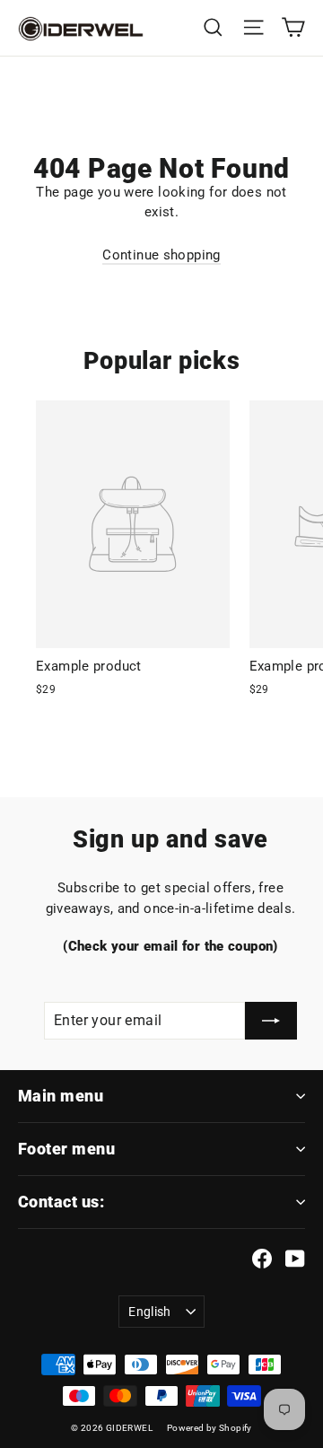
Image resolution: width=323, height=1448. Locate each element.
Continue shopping (161, 255)
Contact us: (61, 1201)
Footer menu (66, 1148)
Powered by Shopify (209, 1428)
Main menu (60, 1095)
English (149, 1311)
